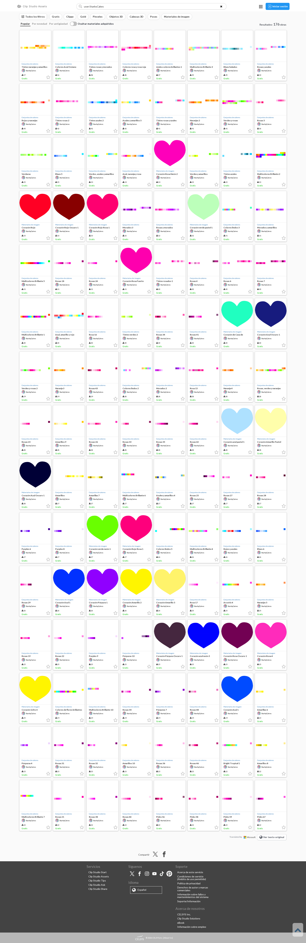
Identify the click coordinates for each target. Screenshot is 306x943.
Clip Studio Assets (98, 876)
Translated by (236, 837)
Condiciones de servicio (190, 876)
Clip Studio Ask (96, 884)
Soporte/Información (188, 901)
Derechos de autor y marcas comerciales (192, 889)
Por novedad (39, 23)
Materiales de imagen (165, 171)
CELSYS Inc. (184, 914)
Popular (25, 23)
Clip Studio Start (97, 872)
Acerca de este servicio (190, 872)
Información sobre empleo (191, 926)
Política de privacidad (188, 883)
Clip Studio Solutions (188, 918)
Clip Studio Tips (97, 880)
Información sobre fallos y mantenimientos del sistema (192, 896)
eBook (180, 922)
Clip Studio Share (97, 888)
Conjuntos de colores (30, 64)
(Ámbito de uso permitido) (191, 879)
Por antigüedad (58, 23)
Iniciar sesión (280, 6)
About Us (168, 938)
